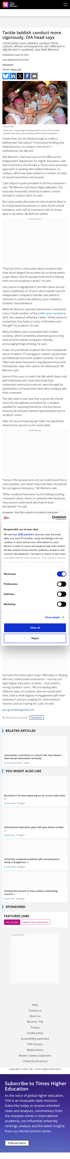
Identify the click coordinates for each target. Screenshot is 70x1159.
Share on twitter (20, 76)
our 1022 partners (24, 534)
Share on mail (34, 76)
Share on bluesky (5, 76)
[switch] (61, 584)
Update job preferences (35, 922)
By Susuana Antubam (13, 763)
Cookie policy (35, 1033)
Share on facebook (27, 76)
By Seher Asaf (9, 803)
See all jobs (12, 922)
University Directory (35, 1061)
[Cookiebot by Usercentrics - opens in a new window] (52, 518)
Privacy (35, 1027)
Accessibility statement (35, 1038)
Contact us (35, 1010)
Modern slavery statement (35, 1055)
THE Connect (35, 1044)
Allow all (35, 627)
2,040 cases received (50, 313)
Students (36, 717)
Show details (52, 617)
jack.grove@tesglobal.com (18, 710)
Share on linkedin (13, 76)
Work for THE (35, 1022)
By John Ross (9, 835)
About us (35, 1016)
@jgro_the (16, 69)
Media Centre (35, 1050)
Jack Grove (7, 64)
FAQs (35, 1005)
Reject (35, 638)
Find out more (17, 1143)
